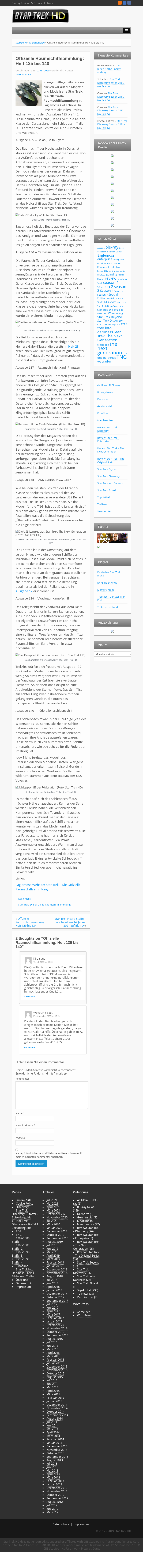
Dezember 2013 (57, 1446)
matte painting (107, 274)
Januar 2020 (54, 1228)
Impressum (23, 1287)
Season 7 (102, 294)
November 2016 (57, 1328)
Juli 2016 (52, 1342)
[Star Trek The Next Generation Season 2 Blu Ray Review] (112, 162)
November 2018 (57, 1273)
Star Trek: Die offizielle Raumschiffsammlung (44, 904)
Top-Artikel (103, 497)
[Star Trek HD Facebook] (129, 3)
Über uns (22, 1280)
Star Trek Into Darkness (111, 483)
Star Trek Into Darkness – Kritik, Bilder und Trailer (23, 1273)
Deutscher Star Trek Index (109, 574)
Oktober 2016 (55, 1332)
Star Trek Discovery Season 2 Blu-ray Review (111, 83)
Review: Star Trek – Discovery (108, 429)
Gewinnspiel (104, 406)
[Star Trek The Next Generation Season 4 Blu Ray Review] (112, 176)
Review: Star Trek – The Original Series (110, 460)
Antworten (29, 996)
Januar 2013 (54, 1484)
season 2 (105, 286)
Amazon (101, 248)
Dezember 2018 (57, 1269)
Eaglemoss (24, 898)
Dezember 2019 (57, 1231)
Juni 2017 (52, 1307)
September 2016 (57, 1335)
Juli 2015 (52, 1380)
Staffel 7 (112, 302)
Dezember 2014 (57, 1405)
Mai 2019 (52, 1252)
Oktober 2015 (55, 1373)
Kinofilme (102, 413)
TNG (121, 356)
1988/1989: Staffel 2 (21, 1247)
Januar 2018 (54, 1290)
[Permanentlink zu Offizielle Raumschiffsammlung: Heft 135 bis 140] (29, 93)
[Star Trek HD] (40, 16)
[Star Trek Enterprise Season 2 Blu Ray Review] (112, 211)
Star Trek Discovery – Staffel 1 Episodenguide (25, 1224)
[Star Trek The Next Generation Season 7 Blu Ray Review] (112, 197)
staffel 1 (111, 298)
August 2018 (55, 1276)
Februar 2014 (55, 1439)
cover (119, 251)
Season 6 (118, 291)
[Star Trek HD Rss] (120, 3)
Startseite (21, 42)
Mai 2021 (52, 1203)
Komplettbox (114, 267)
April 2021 (53, 1207)
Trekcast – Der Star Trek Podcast (111, 598)
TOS (18, 1231)
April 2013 (53, 1474)
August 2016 (55, 1339)
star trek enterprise (108, 324)
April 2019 (53, 1255)
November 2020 (57, 1217)
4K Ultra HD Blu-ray (108, 385)
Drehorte (102, 399)
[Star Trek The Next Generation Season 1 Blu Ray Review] (112, 155)
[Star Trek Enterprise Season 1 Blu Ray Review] (112, 204)
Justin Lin (111, 263)
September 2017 (57, 1301)
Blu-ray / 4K (23, 1200)
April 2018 (53, 1287)
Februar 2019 (55, 1262)
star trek (121, 302)
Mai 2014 (52, 1429)
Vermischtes (104, 511)
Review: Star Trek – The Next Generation (110, 450)
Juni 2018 (52, 1283)
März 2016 (53, 1356)
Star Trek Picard (106, 490)
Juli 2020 (52, 1221)
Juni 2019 (52, 1249)
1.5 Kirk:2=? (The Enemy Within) (109, 69)
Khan (118, 263)
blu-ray (111, 247)
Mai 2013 (52, 1470)
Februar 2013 (55, 1481)
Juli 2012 (52, 1505)
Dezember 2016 (57, 1325)
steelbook (103, 344)
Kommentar (22, 1078)
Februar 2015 (55, 1398)
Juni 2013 (52, 1467)
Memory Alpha (105, 589)
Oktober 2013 (55, 1453)
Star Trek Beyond (109, 317)
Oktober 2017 (55, 1297)
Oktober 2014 (55, 1411)
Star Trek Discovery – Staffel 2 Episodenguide (25, 1214)
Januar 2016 (54, 1363)
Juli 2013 (52, 1463)
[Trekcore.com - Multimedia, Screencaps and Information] (112, 538)
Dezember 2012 (57, 1488)
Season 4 (106, 290)
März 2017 (53, 1314)
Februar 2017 (55, 1318)
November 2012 (57, 1491)
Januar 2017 (54, 1321)
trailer (106, 361)
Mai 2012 (52, 1512)
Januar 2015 (54, 1401)
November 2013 (57, 1450)
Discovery (22, 1207)
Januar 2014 (54, 1443)
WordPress (84, 1315)
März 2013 (53, 1477)
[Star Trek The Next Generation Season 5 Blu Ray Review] (112, 183)
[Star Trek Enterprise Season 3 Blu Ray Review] (112, 218)
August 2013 (55, 1460)
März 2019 (53, 1259)
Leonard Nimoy (104, 271)
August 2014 (55, 1418)
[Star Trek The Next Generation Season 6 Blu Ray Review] (112, 190)
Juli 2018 (52, 1280)
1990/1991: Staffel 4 (21, 1260)
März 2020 (53, 1224)
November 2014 (57, 1408)
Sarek (99, 283)
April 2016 (53, 1353)
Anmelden (84, 1312)
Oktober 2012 (55, 1495)
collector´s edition (106, 251)
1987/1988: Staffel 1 (21, 1240)
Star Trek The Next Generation (109, 335)
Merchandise (37, 42)
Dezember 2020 (57, 1214)
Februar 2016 (55, 1359)
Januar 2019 (54, 1266)
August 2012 (55, 1502)
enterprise (104, 259)
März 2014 (53, 1436)
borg (121, 247)
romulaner (122, 278)
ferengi (116, 259)
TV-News (102, 504)
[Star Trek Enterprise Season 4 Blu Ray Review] (112, 225)
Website (20, 1137)
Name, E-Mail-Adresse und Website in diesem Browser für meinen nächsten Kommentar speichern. (50, 1155)
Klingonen (102, 267)
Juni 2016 (52, 1346)
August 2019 (55, 1242)
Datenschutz (24, 1283)
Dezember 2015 (57, 1366)
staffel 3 (119, 298)
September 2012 (57, 1498)
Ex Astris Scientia (107, 582)
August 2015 (55, 1377)
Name (20, 1113)
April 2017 (53, 1311)
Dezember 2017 (57, 1294)
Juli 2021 (52, 1200)
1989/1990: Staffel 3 (21, 1253)
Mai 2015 (52, 1387)
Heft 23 (73, 346)
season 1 (111, 282)
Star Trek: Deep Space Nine (110, 306)
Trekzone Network (107, 607)
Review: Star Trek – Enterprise (108, 439)
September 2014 (57, 1415)
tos (99, 361)
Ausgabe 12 (24, 591)
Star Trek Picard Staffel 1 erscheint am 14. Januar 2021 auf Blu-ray (71, 922)
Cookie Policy (24, 1203)
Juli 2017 (52, 1304)
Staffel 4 (102, 302)
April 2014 (53, 1432)
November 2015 (57, 1370)
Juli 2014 (52, 1422)
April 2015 (53, 1391)
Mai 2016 (52, 1349)
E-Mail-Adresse (25, 1125)
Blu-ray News (105, 392)
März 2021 (53, 1210)
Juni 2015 (52, 1384)
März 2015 (53, 1394)
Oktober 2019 (55, 1235)
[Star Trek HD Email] (124, 3)
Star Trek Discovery (110, 320)
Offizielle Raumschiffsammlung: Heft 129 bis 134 (30, 922)
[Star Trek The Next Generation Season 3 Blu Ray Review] (112, 169)
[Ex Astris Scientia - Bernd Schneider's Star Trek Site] (98, 547)
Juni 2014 (52, 1425)
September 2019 (57, 1238)
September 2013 (57, 1457)
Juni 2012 (52, 1509)
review (110, 278)
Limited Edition (119, 270)
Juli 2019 (52, 1245)
